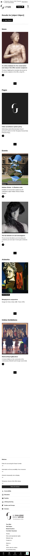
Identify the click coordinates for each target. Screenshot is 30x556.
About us (8, 543)
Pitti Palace (5, 294)
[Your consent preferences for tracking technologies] (27, 553)
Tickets (8, 533)
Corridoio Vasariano (11, 530)
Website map (9, 538)
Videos (20, 554)
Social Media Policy (11, 549)
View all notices (15, 486)
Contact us (9, 540)
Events (9, 554)
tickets (19, 6)
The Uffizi (8, 524)
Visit (3, 554)
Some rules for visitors (11, 547)
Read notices (25, 1)
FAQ (7, 545)
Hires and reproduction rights (13, 536)
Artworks (15, 554)
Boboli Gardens (10, 528)
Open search (8, 20)
